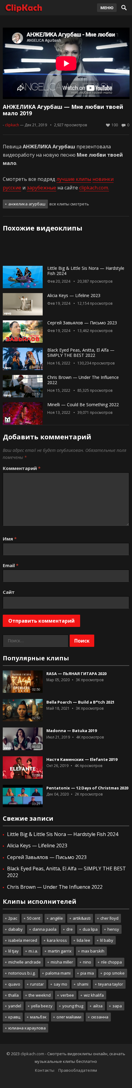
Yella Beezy (41, 1006)
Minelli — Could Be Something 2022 (83, 404)
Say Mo (60, 984)
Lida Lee (83, 940)
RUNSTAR (37, 984)
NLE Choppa (111, 962)
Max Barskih (92, 951)
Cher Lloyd (109, 918)
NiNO (87, 962)
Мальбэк (38, 1017)
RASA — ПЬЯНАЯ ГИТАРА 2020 (76, 673)
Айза (98, 1006)
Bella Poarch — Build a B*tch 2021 (80, 702)
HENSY (113, 929)
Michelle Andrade (24, 962)
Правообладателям (77, 1070)
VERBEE (67, 995)
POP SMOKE (114, 973)
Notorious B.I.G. (22, 973)
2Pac (12, 918)
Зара (117, 1006)
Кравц (14, 1017)
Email (10, 565)
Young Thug (72, 1006)
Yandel (14, 1006)
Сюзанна (99, 1017)
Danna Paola (44, 929)
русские (12, 187)
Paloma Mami (58, 973)
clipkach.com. (94, 187)
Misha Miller (62, 962)
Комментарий (22, 468)
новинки (103, 179)
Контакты (44, 1070)
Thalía (13, 995)
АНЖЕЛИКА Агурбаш (26, 204)
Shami (82, 984)
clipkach (12, 125)
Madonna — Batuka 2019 (71, 730)
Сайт (9, 592)
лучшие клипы (73, 179)
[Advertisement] (66, 251)
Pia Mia (87, 973)
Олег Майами (68, 1017)
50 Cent (33, 918)
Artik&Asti (82, 918)
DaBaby (15, 929)
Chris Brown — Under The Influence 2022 (83, 379)
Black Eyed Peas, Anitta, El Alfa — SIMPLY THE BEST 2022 (81, 352)
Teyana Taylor (110, 984)
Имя (10, 539)
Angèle (56, 918)
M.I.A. (33, 951)
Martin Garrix (60, 951)
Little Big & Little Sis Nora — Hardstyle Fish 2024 (85, 270)
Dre (69, 929)
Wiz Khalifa (94, 995)
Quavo (14, 984)
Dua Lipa (90, 929)
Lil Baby (106, 940)
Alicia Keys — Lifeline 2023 (73, 295)
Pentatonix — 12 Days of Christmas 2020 (87, 788)
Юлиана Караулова (27, 1028)
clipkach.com (32, 1053)
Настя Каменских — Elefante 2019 (81, 759)
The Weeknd (40, 995)
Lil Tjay (13, 951)
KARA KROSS (57, 940)
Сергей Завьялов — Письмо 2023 (82, 323)
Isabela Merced (22, 940)
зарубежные (41, 187)
